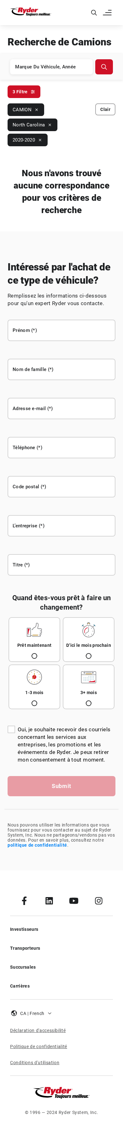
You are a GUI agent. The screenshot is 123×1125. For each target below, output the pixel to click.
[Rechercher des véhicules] (104, 66)
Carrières (20, 986)
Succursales (23, 967)
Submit (61, 786)
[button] (108, 13)
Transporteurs (25, 948)
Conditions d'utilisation (34, 1062)
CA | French (32, 1013)
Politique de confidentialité (38, 1046)
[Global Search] (94, 12)
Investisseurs (24, 929)
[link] (24, 901)
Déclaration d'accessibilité (38, 1030)
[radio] (34, 639)
